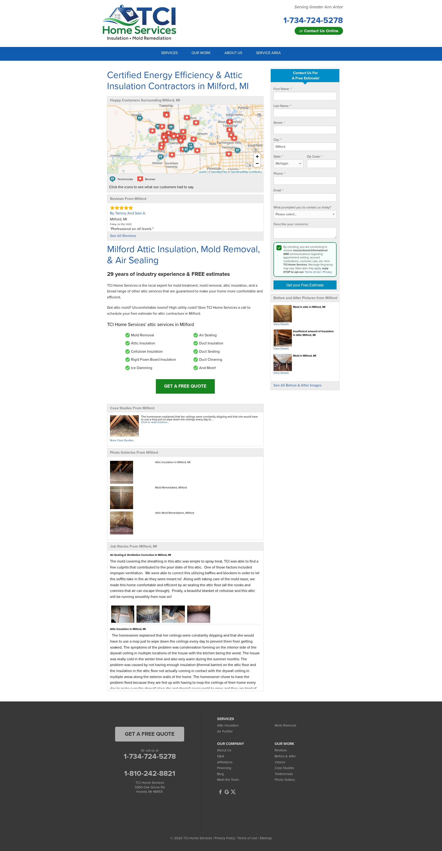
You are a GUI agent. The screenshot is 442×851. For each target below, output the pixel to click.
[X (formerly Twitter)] (233, 792)
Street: (279, 123)
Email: (278, 190)
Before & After (285, 756)
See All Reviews (123, 236)
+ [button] (257, 156)
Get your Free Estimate (305, 285)
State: (278, 157)
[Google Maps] (227, 792)
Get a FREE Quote (185, 386)
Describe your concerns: (291, 224)
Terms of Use (313, 272)
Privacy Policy (225, 838)
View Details (281, 324)
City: (277, 140)
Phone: (279, 174)
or (318, 30)
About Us (224, 750)
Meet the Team (228, 780)
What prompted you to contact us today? (302, 207)
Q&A (220, 756)
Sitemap (266, 838)
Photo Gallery (285, 780)
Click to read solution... (155, 422)
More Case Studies (122, 440)
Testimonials (284, 774)
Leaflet (202, 171)
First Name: (282, 89)
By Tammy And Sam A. (128, 213)
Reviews (281, 750)
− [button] (257, 163)
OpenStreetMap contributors (246, 171)
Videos (280, 762)
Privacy (327, 272)
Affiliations (225, 762)
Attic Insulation (228, 725)
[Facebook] (220, 792)
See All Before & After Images (297, 385)
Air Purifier (225, 731)
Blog (220, 774)
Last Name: (282, 106)
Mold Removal (285, 725)
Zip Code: (315, 157)
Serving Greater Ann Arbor (318, 7)
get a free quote (149, 734)
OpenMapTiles (219, 171)
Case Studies (284, 768)
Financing (224, 768)
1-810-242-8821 (149, 773)
